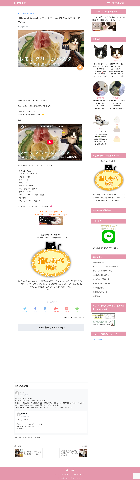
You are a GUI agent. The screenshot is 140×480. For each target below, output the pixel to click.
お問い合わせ (97, 339)
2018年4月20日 (24, 395)
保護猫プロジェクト (100, 292)
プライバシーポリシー (78, 474)
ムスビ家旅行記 (98, 288)
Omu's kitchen (79, 318)
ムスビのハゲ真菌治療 (101, 279)
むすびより (20, 3)
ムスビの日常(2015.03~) (101, 283)
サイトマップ (65, 474)
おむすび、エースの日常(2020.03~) (105, 266)
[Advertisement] (51, 84)
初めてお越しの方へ (118, 3)
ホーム (57, 474)
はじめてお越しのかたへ (102, 275)
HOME (71, 470)
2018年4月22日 (25, 416)
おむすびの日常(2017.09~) (102, 271)
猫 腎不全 (96, 296)
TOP (108, 3)
